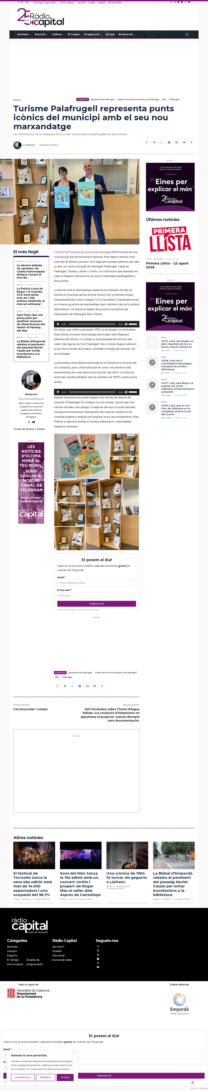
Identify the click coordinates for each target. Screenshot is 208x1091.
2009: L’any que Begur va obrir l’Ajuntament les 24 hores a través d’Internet (177, 343)
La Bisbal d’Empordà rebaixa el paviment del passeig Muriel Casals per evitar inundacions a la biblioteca (31, 349)
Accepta (65, 1077)
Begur (164, 338)
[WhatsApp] (161, 142)
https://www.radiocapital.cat (31, 399)
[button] (187, 34)
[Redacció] (17, 145)
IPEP (164, 99)
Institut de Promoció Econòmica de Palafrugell (138, 99)
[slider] (133, 324)
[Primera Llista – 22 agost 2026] (170, 240)
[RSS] (98, 955)
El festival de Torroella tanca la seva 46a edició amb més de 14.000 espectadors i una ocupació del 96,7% (32, 884)
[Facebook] (171, 2)
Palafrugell (174, 99)
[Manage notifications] (192, 1082)
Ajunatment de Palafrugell (102, 99)
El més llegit (26, 251)
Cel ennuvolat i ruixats (30, 709)
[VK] (184, 142)
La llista (149, 259)
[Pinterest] (191, 142)
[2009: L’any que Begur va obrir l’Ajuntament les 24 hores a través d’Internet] (152, 343)
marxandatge (61, 257)
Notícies (17, 100)
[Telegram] (182, 2)
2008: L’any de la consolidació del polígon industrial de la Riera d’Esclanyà (176, 365)
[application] (96, 324)
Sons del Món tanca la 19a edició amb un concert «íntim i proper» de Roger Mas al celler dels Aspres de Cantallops (80, 884)
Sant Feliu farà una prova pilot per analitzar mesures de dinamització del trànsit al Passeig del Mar (31, 322)
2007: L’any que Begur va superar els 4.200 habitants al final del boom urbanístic (178, 387)
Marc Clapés (158, 259)
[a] (71, 925)
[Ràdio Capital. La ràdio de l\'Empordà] (40, 17)
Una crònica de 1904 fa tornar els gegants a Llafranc (126, 877)
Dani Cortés (165, 350)
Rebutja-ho (45, 1077)
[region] (42, 1067)
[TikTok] (185, 2)
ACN (71, 899)
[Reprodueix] (58, 324)
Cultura (16, 899)
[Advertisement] (104, 65)
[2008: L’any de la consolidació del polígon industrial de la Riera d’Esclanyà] (152, 362)
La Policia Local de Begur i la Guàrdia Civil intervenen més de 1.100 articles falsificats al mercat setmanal (31, 296)
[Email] (176, 142)
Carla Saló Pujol (123, 886)
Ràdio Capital (166, 395)
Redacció (30, 145)
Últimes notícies (162, 219)
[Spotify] (178, 2)
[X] (154, 142)
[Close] (75, 1053)
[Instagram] (174, 2)
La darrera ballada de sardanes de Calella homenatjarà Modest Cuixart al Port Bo (31, 271)
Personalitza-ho (23, 1077)
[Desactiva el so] (126, 324)
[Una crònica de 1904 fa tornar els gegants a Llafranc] (127, 855)
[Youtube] (189, 2)
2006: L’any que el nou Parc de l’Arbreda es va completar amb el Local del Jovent (176, 410)
